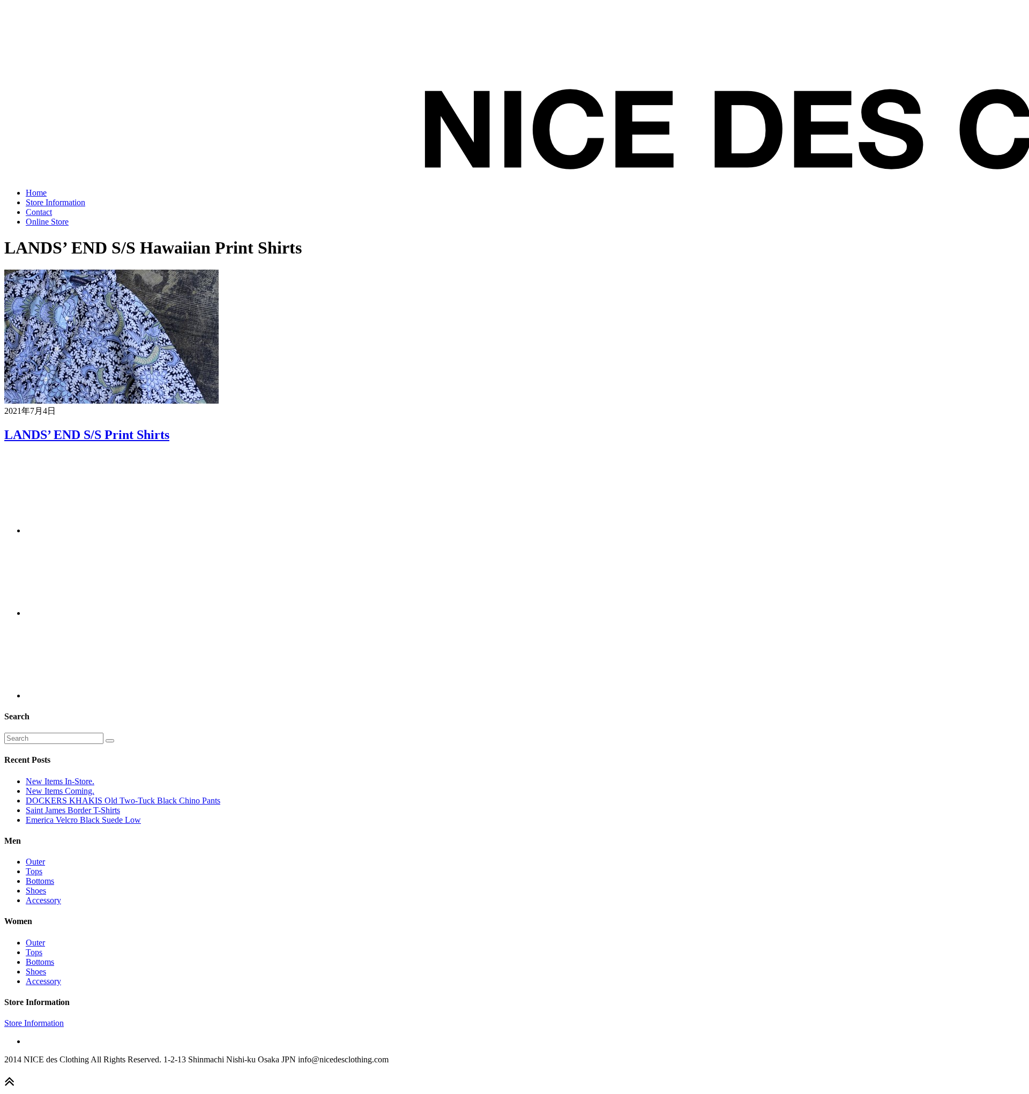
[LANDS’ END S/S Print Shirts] (111, 400)
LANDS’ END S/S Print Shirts (86, 435)
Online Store (47, 221)
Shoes (36, 890)
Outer (35, 861)
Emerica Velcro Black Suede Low (83, 819)
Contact (39, 212)
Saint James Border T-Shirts (73, 810)
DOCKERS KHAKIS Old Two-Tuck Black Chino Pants (123, 800)
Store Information (55, 202)
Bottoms (40, 880)
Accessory (43, 900)
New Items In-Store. (60, 781)
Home (36, 192)
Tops (34, 871)
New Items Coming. (60, 790)
